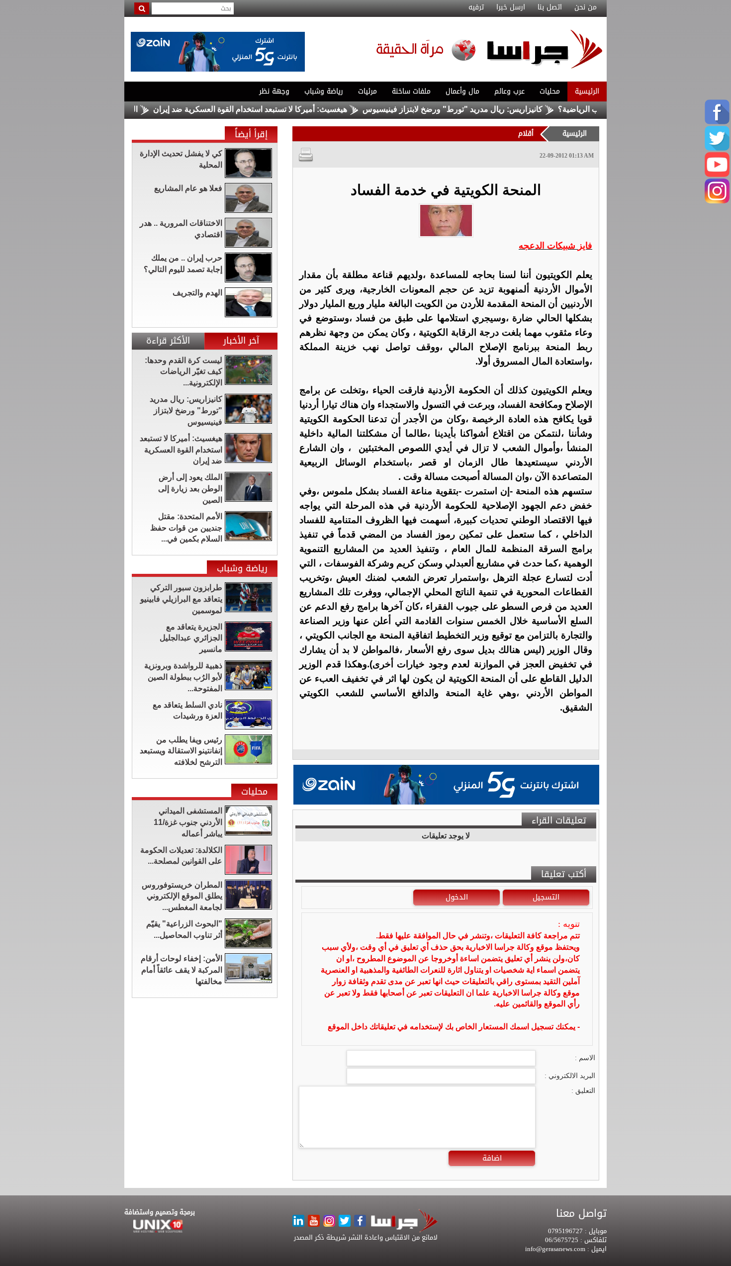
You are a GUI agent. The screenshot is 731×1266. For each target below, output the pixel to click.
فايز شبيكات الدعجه (555, 246)
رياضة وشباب (323, 91)
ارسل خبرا (510, 7)
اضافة (492, 1158)
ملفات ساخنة (411, 91)
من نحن (585, 7)
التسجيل (546, 897)
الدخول (457, 897)
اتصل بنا (550, 7)
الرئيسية (587, 91)
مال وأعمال (462, 91)
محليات (550, 91)
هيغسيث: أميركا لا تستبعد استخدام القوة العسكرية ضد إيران (282, 109)
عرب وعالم (509, 91)
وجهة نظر (274, 91)
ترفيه (476, 7)
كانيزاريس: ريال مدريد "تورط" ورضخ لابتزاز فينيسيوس (484, 109)
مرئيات (367, 91)
